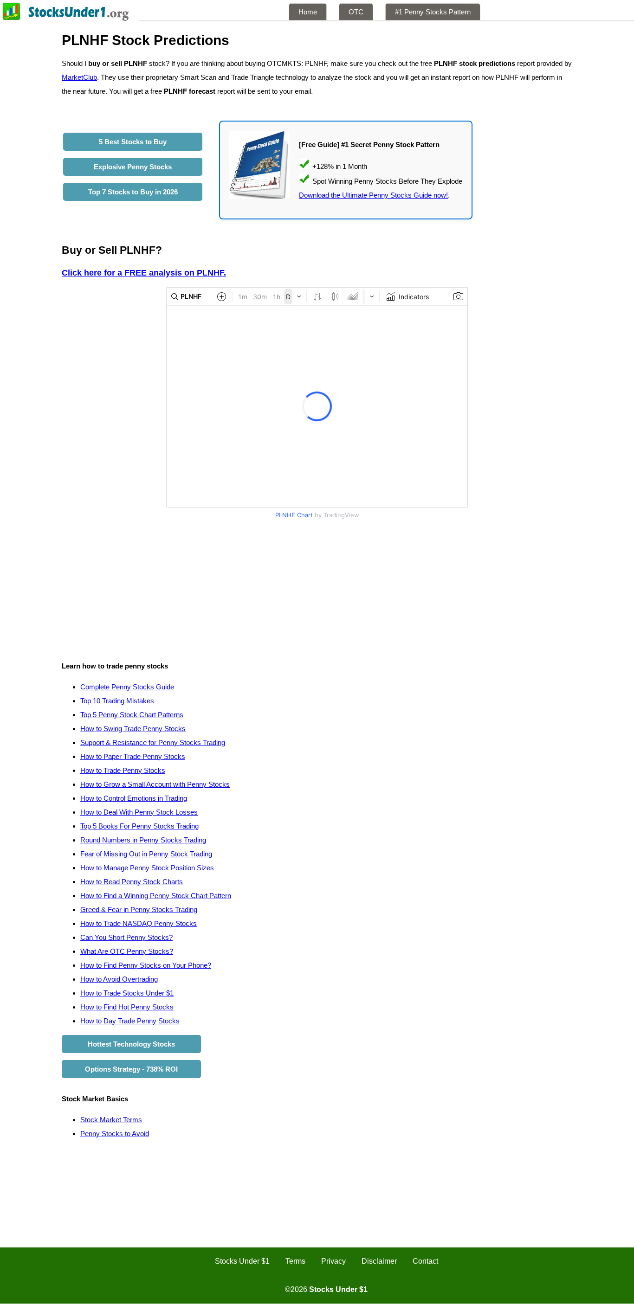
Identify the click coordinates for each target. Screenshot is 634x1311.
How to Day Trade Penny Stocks (130, 1021)
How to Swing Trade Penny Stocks (133, 729)
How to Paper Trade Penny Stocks (132, 756)
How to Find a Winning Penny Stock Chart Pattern (155, 896)
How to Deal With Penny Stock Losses (139, 812)
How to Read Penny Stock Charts (131, 882)
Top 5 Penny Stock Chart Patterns (131, 715)
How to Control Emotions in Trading (133, 798)
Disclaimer (379, 1261)
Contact (425, 1261)
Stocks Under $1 (242, 1261)
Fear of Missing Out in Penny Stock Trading (146, 854)
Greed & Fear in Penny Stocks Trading (138, 909)
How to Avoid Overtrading (119, 979)
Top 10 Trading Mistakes (117, 701)
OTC (356, 12)
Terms (295, 1261)
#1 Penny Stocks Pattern (433, 12)
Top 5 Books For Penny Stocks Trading (139, 826)
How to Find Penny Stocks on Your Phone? (145, 965)
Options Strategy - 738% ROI (131, 1069)
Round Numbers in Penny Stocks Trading (143, 840)
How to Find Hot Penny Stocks (127, 1007)
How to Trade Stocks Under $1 (127, 993)
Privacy (333, 1261)
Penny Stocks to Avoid (114, 1133)
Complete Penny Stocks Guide (127, 687)
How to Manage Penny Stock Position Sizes (147, 868)
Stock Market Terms (111, 1120)
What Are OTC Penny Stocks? (126, 951)
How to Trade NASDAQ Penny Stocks (138, 923)
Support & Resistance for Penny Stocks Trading (152, 742)
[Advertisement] (317, 587)
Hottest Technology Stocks (131, 1044)
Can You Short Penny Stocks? (126, 937)
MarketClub (79, 77)
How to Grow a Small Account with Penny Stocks (155, 784)
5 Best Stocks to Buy (133, 142)
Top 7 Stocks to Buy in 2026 (133, 192)
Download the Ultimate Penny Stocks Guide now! (373, 195)
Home (307, 12)
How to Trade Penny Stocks (122, 770)
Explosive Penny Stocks (133, 167)
